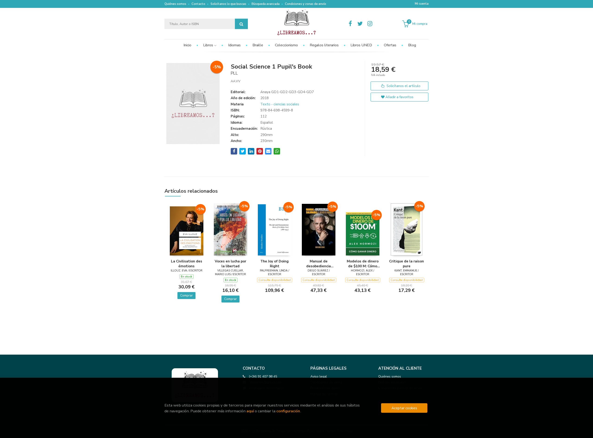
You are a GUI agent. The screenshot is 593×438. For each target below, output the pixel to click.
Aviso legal (318, 376)
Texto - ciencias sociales (279, 104)
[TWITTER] (360, 23)
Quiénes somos (175, 4)
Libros (208, 45)
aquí (250, 411)
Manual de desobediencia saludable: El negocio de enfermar (318, 263)
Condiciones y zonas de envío (305, 4)
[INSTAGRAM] (369, 23)
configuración (288, 411)
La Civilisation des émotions (186, 263)
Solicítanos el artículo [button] (403, 86)
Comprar (186, 295)
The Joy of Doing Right (274, 263)
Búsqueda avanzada (266, 4)
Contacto (198, 4)
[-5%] (186, 230)
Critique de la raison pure (406, 263)
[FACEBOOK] (350, 23)
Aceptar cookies (404, 408)
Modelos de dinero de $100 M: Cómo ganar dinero (363, 263)
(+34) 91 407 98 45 (263, 376)
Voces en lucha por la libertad (230, 263)
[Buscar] (241, 24)
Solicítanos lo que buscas (228, 4)
